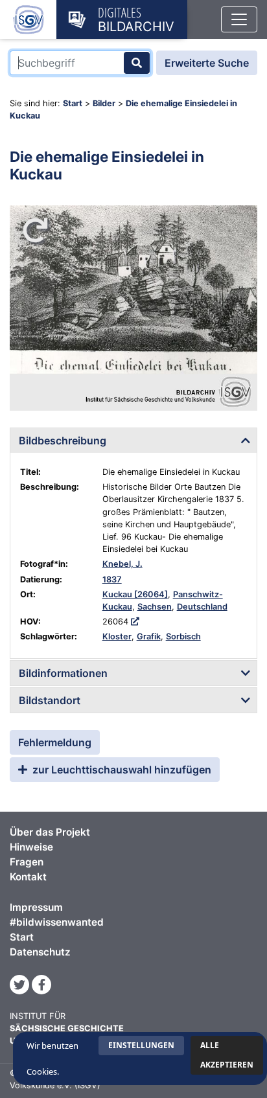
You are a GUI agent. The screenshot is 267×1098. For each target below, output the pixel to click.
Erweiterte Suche (207, 62)
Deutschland (202, 607)
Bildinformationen (63, 673)
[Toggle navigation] (239, 19)
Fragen (26, 862)
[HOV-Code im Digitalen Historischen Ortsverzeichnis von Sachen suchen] (135, 621)
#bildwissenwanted (57, 922)
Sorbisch (183, 636)
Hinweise (31, 847)
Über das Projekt (50, 832)
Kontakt (28, 877)
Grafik (149, 636)
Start (72, 103)
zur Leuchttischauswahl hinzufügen (120, 769)
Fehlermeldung (54, 742)
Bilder (104, 103)
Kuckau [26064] (135, 594)
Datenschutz (40, 952)
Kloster (117, 636)
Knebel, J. (122, 564)
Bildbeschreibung (62, 440)
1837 (112, 579)
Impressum (36, 907)
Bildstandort (49, 700)
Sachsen (154, 607)
